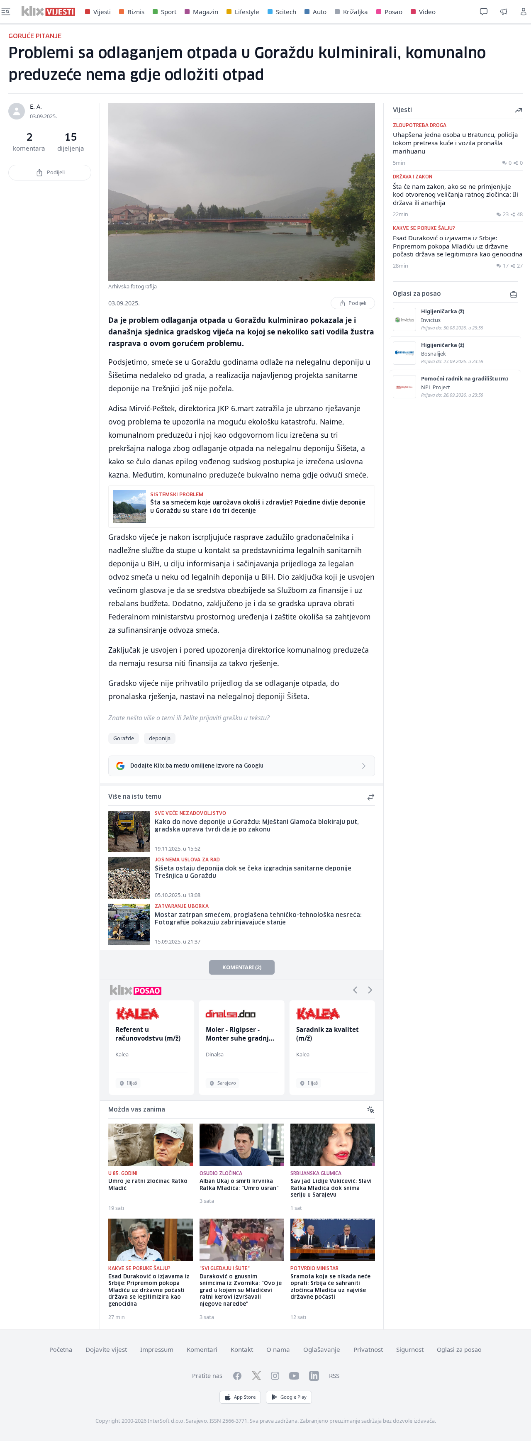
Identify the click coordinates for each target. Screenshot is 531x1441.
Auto (319, 11)
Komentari (202, 1349)
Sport (168, 11)
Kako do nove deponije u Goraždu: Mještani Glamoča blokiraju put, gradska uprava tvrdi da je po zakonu (257, 826)
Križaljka (355, 11)
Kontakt (242, 1349)
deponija (160, 738)
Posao (393, 11)
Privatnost (368, 1349)
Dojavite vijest (106, 1349)
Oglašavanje (321, 1349)
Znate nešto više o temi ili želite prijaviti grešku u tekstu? (189, 717)
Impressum (156, 1349)
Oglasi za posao (459, 1349)
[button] (355, 990)
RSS (334, 1375)
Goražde (123, 738)
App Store (245, 1397)
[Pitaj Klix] (483, 11)
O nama (278, 1349)
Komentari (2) (241, 967)
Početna (60, 1349)
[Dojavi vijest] (503, 11)
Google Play (293, 1397)
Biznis (135, 11)
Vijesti (102, 11)
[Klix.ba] (48, 11)
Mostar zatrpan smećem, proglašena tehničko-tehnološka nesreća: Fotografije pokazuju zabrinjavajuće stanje (258, 919)
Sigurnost (410, 1349)
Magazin (205, 11)
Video (427, 11)
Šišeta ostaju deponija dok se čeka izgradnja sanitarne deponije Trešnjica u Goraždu (253, 873)
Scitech (286, 11)
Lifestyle (247, 11)
